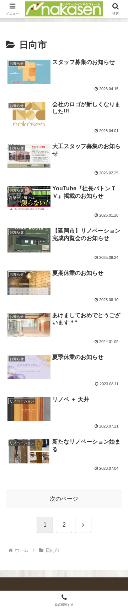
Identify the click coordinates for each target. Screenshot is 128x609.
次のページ (64, 499)
